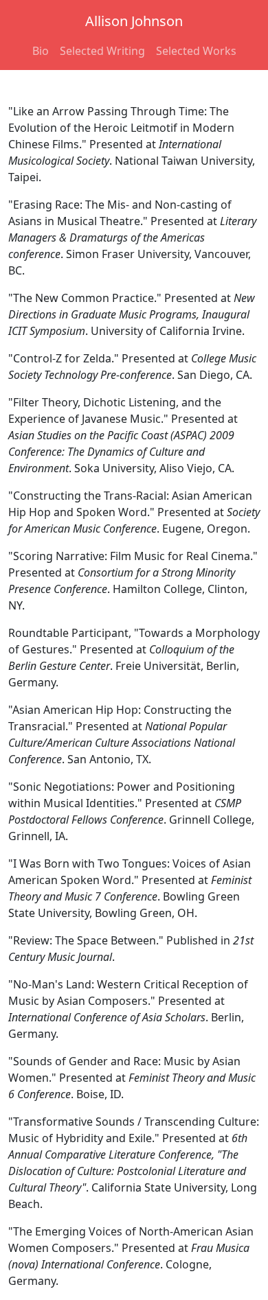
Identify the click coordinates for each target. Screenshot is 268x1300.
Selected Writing (102, 50)
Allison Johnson (134, 21)
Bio (40, 50)
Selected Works (196, 50)
